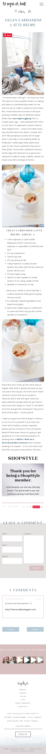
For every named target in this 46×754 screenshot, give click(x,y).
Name (5, 534)
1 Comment (14, 506)
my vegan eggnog (22, 118)
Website (5, 556)
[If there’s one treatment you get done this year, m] (12, 660)
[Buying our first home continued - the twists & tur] (26, 660)
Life (29, 12)
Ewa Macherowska (12, 599)
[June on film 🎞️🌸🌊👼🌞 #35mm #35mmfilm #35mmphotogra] (6, 660)
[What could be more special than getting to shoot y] (19, 660)
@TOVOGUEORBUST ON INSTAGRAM (23, 650)
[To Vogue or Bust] (14, 5)
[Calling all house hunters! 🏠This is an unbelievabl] (40, 660)
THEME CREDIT (35, 749)
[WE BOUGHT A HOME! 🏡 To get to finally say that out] (33, 660)
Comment (28, 534)
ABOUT (23, 690)
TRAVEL (23, 693)
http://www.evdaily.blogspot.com (20, 609)
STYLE (23, 696)
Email (5, 545)
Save (37, 507)
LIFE (23, 700)
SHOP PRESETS (23, 703)
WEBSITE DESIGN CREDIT (14, 749)
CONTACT (23, 706)
